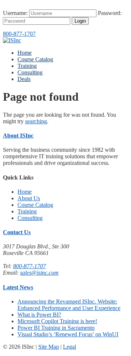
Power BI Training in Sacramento (56, 328)
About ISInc (18, 135)
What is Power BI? (39, 315)
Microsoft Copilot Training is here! (57, 321)
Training (27, 66)
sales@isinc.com (39, 273)
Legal (69, 347)
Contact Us (17, 232)
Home (24, 53)
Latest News (18, 287)
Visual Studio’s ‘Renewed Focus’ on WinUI (67, 334)
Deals (24, 79)
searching (36, 121)
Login (80, 21)
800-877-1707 (19, 34)
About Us (28, 198)
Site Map (48, 347)
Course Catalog (35, 59)
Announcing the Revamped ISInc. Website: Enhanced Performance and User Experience (68, 304)
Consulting (30, 72)
